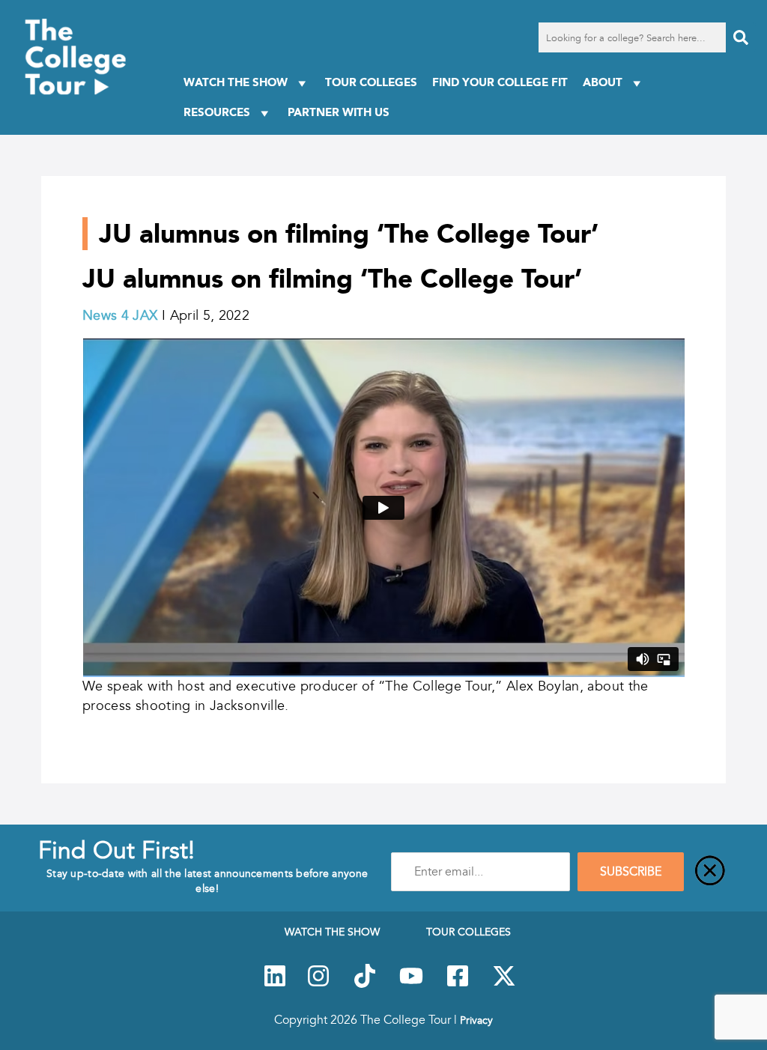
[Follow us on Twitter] (504, 984)
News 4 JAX (120, 315)
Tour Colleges (371, 82)
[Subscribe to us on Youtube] (411, 984)
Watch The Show (236, 82)
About (602, 82)
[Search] (741, 37)
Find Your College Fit (500, 82)
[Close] (710, 871)
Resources (217, 112)
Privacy (476, 1020)
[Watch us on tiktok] (365, 984)
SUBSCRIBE (630, 871)
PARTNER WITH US (338, 112)
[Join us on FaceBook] (457, 984)
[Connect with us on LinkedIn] (275, 984)
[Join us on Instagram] (318, 984)
